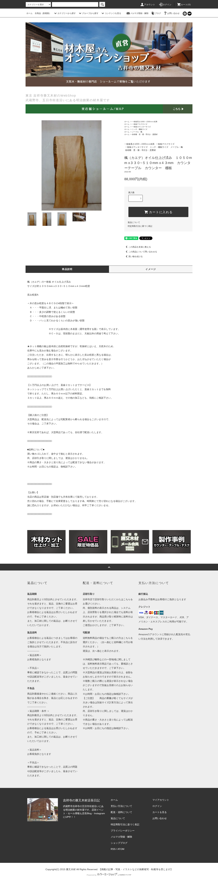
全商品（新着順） (43, 13)
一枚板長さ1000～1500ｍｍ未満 (144, 122)
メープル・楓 (137, 132)
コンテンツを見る (113, 13)
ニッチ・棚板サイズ (139, 129)
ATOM (121, 849)
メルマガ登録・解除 (139, 13)
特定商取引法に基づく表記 (140, 226)
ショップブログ (119, 843)
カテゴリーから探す (66, 13)
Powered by (92, 875)
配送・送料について (121, 812)
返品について (134, 222)
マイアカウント (160, 800)
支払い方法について (121, 806)
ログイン (167, 4)
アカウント (149, 4)
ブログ (158, 13)
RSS (113, 849)
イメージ (150, 269)
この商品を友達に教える (139, 247)
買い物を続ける (135, 256)
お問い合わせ (173, 13)
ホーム (29, 13)
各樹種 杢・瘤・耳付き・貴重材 (145, 134)
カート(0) (186, 4)
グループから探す (90, 13)
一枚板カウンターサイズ (141, 127)
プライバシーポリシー (123, 830)
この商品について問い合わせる (142, 252)
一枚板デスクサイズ (139, 124)
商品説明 (67, 269)
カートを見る (159, 812)
